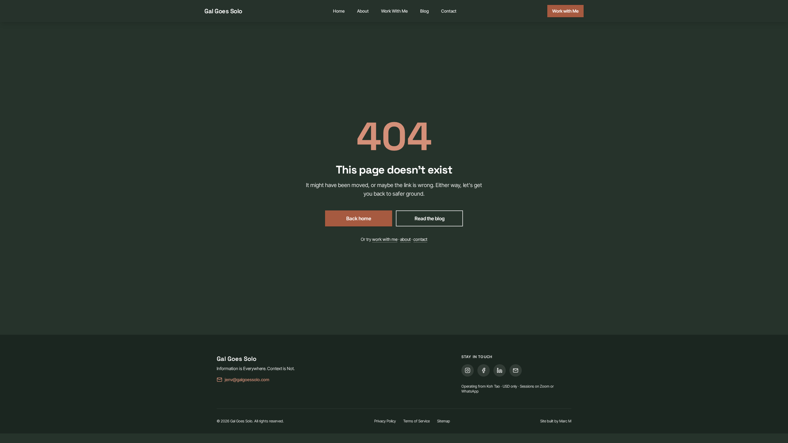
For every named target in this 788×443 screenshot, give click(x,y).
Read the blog (429, 218)
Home (339, 11)
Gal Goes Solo (223, 11)
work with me (384, 239)
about (405, 239)
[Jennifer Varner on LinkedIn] (499, 370)
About (363, 11)
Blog (424, 11)
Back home (358, 218)
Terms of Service (416, 421)
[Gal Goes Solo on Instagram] (467, 370)
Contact (448, 11)
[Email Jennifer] (515, 370)
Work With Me (394, 11)
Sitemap (443, 421)
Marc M (565, 421)
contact (420, 239)
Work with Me (565, 11)
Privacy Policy (385, 421)
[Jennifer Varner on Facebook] (483, 370)
